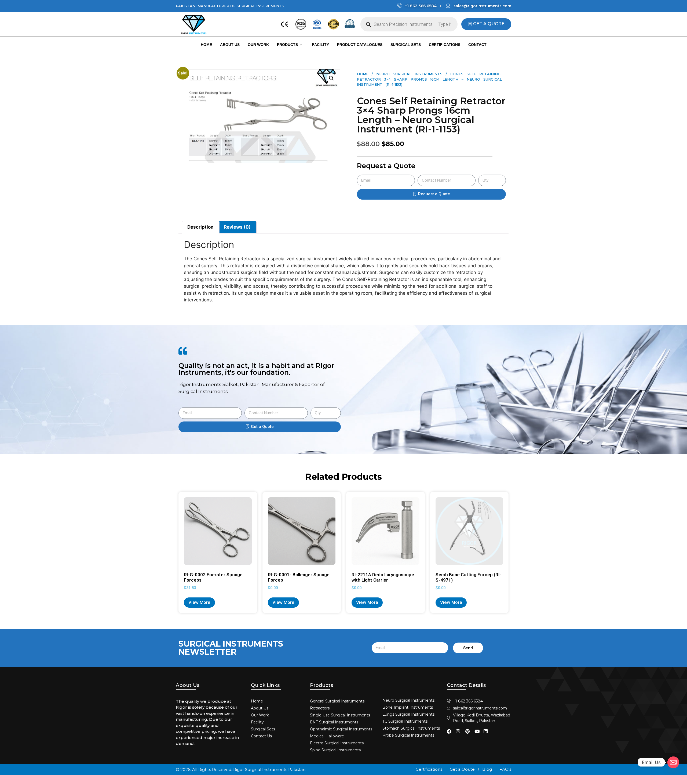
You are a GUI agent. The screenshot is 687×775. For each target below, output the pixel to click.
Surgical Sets (405, 44)
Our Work (258, 44)
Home (206, 44)
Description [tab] (200, 227)
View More (199, 602)
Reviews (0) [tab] (237, 227)
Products (287, 44)
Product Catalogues (359, 44)
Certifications (444, 44)
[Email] (673, 762)
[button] (331, 78)
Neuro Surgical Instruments (409, 74)
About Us (230, 44)
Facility (320, 44)
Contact (477, 44)
